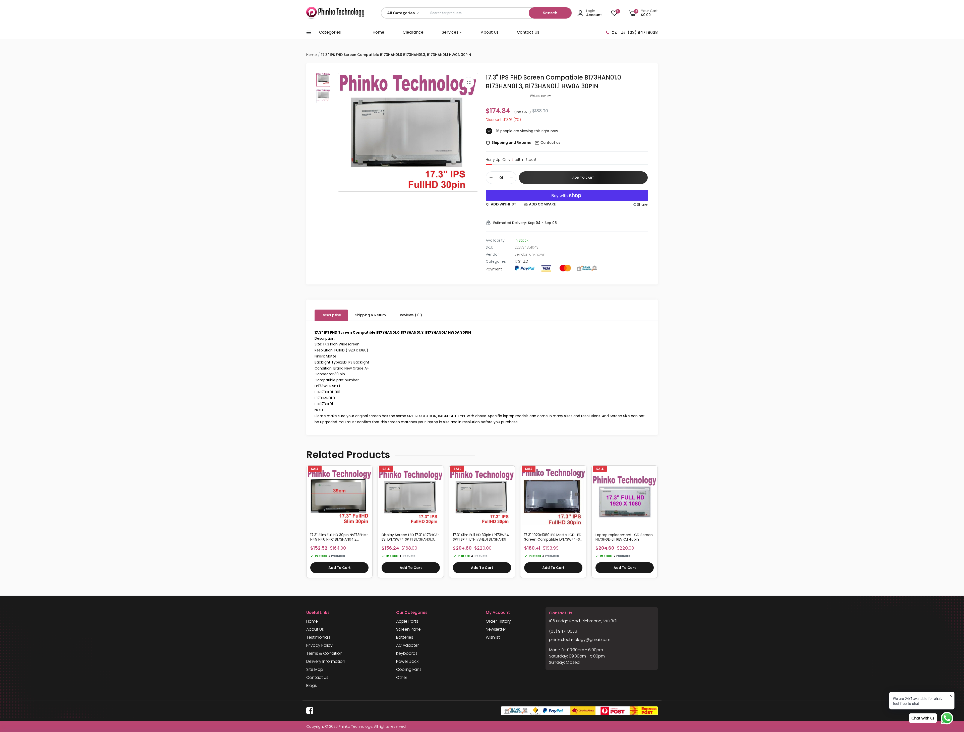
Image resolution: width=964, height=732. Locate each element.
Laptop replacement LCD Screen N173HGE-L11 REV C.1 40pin (624, 537)
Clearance (413, 32)
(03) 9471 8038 (563, 631)
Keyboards (406, 653)
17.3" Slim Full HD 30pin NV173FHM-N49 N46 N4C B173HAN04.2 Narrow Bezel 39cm (339, 537)
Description (331, 315)
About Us (490, 32)
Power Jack (407, 661)
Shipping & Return (370, 315)
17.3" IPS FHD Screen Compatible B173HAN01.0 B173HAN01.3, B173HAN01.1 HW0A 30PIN (553, 81)
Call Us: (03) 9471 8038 (635, 32)
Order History (498, 621)
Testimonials (318, 637)
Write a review (540, 96)
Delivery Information (325, 661)
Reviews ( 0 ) (411, 315)
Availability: (495, 240)
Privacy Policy (319, 645)
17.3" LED (521, 261)
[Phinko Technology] (335, 13)
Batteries (404, 637)
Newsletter (496, 629)
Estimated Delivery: (510, 223)
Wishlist (493, 637)
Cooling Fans (408, 669)
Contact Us (528, 32)
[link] (366, 475)
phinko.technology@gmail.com (579, 639)
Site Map (314, 669)
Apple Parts (407, 621)
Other (401, 677)
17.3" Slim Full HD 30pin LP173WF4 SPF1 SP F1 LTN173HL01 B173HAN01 (481, 537)
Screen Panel (408, 629)
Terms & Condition (324, 653)
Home (378, 32)
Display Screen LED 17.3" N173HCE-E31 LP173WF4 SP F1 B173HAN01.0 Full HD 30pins (411, 537)
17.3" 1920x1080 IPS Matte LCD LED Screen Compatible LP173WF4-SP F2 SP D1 (553, 537)
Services (450, 32)
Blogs (311, 685)
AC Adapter (407, 645)
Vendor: (493, 254)
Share (642, 204)
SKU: (489, 247)
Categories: (496, 261)
